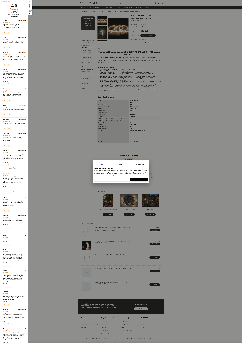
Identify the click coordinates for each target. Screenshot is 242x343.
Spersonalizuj (120, 179)
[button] (1, 1)
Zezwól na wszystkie (139, 179)
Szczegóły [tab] (121, 164)
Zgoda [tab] (102, 164)
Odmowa (103, 179)
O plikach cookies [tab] (140, 164)
